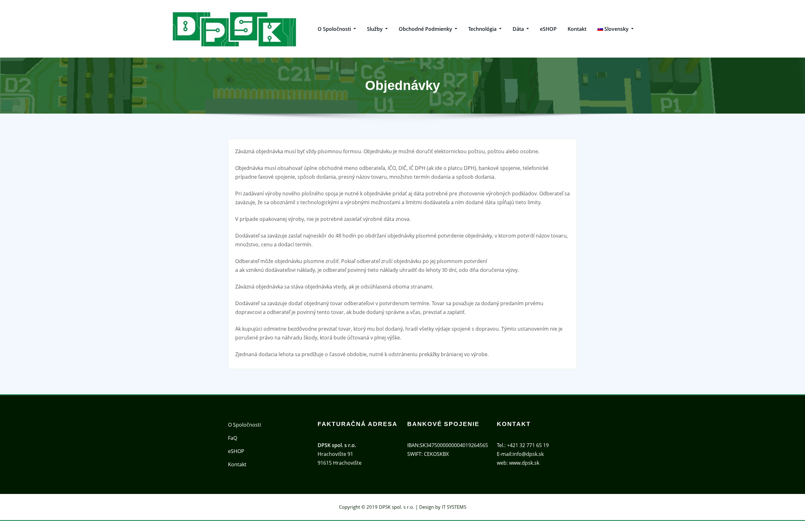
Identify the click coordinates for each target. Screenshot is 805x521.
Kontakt (577, 28)
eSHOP (548, 28)
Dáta (519, 28)
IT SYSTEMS (454, 507)
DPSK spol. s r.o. (396, 507)
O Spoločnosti (335, 28)
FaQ (232, 437)
